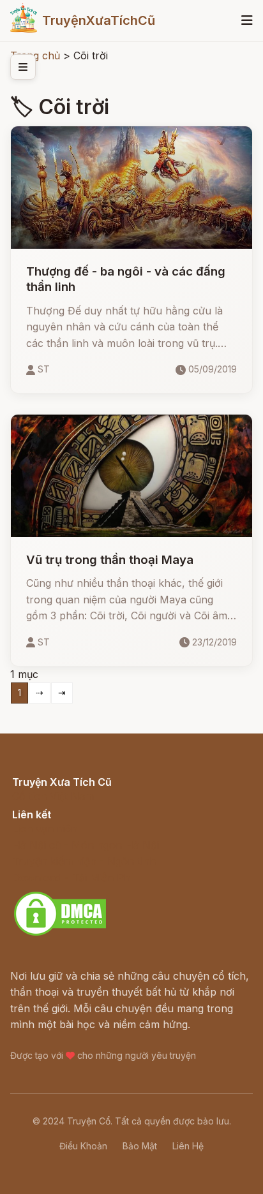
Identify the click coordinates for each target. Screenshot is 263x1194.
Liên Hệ (188, 1145)
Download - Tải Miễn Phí (72, 877)
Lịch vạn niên (44, 828)
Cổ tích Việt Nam (53, 796)
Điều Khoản (83, 1145)
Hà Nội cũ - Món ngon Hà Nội (85, 845)
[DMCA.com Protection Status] (60, 933)
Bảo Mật (140, 1145)
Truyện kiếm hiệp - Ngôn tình (84, 861)
